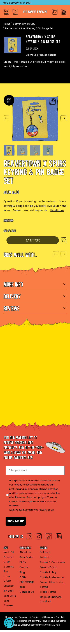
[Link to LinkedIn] (58, 536)
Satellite (9, 586)
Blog (22, 572)
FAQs (23, 562)
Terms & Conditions (52, 562)
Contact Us (27, 592)
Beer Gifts (10, 596)
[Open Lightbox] (52, 101)
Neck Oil (9, 552)
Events (24, 567)
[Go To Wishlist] (54, 12)
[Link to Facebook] (29, 536)
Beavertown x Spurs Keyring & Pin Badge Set (29, 28)
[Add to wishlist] (63, 240)
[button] (9, 623)
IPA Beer (8, 591)
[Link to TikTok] (49, 536)
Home (7, 23)
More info (8, 219)
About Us (25, 552)
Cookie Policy (48, 572)
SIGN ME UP (15, 521)
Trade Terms (48, 592)
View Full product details (41, 55)
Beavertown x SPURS (24, 23)
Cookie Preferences (52, 577)
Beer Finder (26, 557)
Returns (44, 557)
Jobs (22, 587)
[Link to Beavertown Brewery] (35, 11)
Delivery (45, 552)
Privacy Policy (48, 567)
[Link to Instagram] (39, 536)
